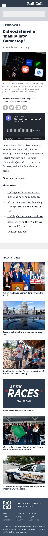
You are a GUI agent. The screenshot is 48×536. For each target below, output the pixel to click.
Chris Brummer (11, 99)
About (5, 513)
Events (5, 517)
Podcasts (12, 25)
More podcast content (14, 178)
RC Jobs (32, 517)
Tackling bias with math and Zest (25, 216)
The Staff (19, 520)
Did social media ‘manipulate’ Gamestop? (19, 36)
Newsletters (7, 520)
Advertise (32, 513)
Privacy (18, 517)
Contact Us (20, 513)
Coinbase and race (17, 232)
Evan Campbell (27, 99)
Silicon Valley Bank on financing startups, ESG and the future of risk (24, 206)
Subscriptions (34, 520)
